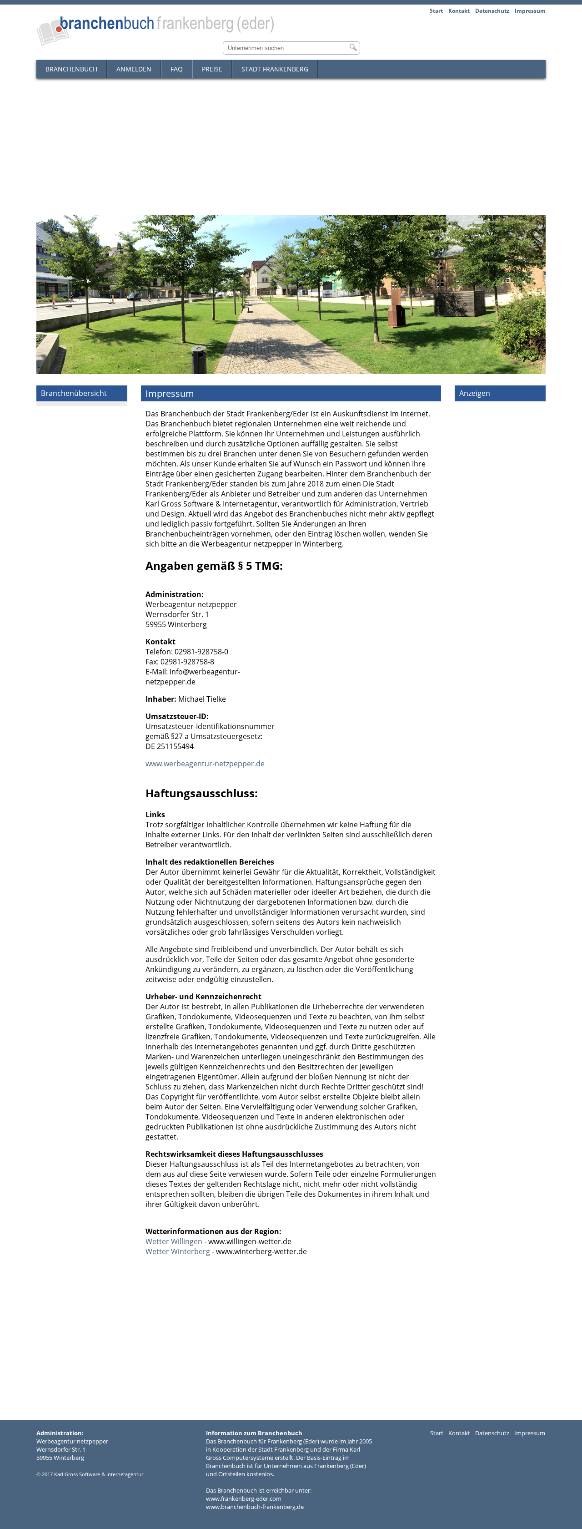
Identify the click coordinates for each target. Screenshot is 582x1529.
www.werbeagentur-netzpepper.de (205, 764)
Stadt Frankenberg (274, 69)
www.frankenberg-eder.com (243, 1498)
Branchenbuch (71, 69)
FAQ (177, 69)
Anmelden (133, 69)
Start (436, 11)
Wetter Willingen (174, 1241)
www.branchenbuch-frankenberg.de (255, 1507)
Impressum (530, 11)
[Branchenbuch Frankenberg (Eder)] (155, 43)
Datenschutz (492, 11)
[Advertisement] (291, 146)
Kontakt (459, 11)
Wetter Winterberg (178, 1251)
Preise (212, 69)
